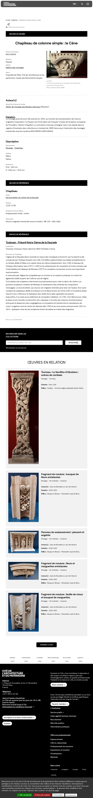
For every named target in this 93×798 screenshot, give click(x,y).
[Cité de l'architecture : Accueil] (13, 676)
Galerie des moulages (15, 67)
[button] (73, 342)
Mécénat (54, 757)
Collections (14, 20)
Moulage (9, 148)
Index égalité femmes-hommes (63, 716)
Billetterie (67, 657)
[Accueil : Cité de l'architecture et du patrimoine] (38, 4)
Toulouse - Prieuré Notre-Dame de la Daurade (31, 242)
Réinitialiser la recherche (16, 347)
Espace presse (56, 739)
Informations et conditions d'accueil (17, 707)
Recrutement (55, 719)
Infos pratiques (53, 657)
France (5, 687)
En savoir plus (71, 795)
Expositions (26, 657)
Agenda (12, 657)
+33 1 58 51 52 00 (10, 694)
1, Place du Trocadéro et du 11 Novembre (19, 683)
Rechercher (82, 4)
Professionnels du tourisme (61, 746)
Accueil (8, 20)
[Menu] (87, 3)
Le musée (40, 657)
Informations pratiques (59, 727)
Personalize (58, 795)
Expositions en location (60, 750)
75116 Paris (7, 685)
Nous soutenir (57, 685)
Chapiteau (18, 148)
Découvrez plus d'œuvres (17, 27)
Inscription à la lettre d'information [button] (18, 717)
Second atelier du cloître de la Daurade (22, 197)
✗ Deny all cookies (42, 795)
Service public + (57, 712)
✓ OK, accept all (24, 795)
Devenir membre (59, 704)
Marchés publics (57, 723)
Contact (80, 657)
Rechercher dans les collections (16, 335)
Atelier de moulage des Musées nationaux (23, 107)
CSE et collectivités (58, 743)
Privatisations (56, 753)
